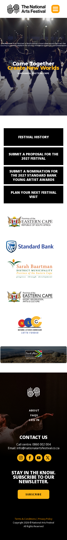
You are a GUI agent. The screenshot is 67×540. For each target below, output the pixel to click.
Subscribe (33, 494)
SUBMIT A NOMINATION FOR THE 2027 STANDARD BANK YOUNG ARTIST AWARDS (33, 175)
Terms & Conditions (25, 518)
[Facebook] (30, 457)
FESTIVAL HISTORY (33, 137)
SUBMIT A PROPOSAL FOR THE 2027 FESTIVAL (33, 156)
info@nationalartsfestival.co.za (38, 448)
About (34, 410)
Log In (34, 420)
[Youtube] (38, 457)
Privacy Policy (45, 518)
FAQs (34, 415)
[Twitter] (47, 457)
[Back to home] (26, 9)
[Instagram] (21, 457)
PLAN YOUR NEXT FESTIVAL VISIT (33, 194)
